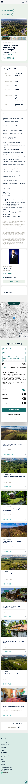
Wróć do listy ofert (8, 10)
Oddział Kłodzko (14, 281)
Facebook (3, 747)
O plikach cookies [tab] (21, 367)
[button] (25, 27)
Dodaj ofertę (4, 752)
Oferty (2, 750)
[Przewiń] (24, 711)
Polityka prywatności (6, 767)
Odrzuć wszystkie (14, 419)
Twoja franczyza (5, 757)
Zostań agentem (5, 755)
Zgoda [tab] (4, 367)
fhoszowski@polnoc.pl (10, 277)
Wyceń (3, 753)
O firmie (3, 760)
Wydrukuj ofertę (6, 14)
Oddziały (3, 761)
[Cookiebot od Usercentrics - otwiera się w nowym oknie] (20, 364)
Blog (2, 763)
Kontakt (3, 764)
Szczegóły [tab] (12, 367)
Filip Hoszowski (7, 268)
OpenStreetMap (23, 336)
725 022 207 (8, 274)
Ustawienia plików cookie (14, 414)
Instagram (3, 746)
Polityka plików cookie (6, 769)
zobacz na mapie (8, 54)
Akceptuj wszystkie (14, 409)
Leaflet (21, 334)
